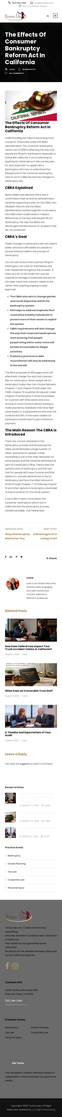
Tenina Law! (37, 510)
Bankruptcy (29, 69)
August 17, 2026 (12, 654)
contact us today (15, 510)
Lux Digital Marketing (43, 1109)
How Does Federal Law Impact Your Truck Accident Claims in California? (28, 648)
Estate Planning (17, 863)
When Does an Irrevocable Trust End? (29, 691)
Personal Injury (16, 887)
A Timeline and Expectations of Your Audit (28, 734)
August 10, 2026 (12, 696)
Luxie (12, 69)
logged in (25, 763)
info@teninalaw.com (44, 3)
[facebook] (7, 966)
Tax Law (12, 871)
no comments (16, 73)
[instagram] (15, 966)
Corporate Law (16, 879)
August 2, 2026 (12, 740)
